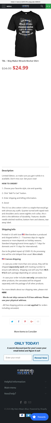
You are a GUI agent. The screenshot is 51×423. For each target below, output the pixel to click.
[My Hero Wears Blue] (25, 6)
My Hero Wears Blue (20, 409)
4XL (42, 94)
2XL (29, 94)
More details (38, 254)
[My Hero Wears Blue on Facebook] (21, 402)
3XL (36, 94)
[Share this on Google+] (31, 321)
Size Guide (43, 90)
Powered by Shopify (38, 409)
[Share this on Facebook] (18, 321)
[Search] (43, 6)
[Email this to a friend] (38, 321)
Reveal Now (41, 358)
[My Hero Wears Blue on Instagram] (25, 402)
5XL (4, 101)
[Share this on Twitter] (12, 321)
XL (23, 94)
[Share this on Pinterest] (25, 321)
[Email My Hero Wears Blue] (30, 402)
